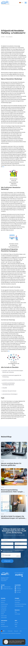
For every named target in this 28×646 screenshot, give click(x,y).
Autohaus (3, 611)
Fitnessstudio (4, 606)
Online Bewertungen (19, 606)
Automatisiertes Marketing (20, 604)
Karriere (3, 624)
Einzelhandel (3, 609)
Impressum (16, 631)
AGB (20, 631)
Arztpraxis (3, 600)
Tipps (16, 626)
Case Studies (17, 614)
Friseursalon (3, 608)
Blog (16, 612)
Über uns (3, 622)
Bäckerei (3, 602)
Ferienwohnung (4, 604)
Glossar (16, 622)
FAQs (16, 624)
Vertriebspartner (4, 626)
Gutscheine (17, 602)
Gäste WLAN (17, 600)
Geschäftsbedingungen (19, 550)
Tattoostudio (4, 617)
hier (3, 166)
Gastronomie (4, 615)
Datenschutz (10, 631)
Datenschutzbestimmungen (7, 551)
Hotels (2, 613)
